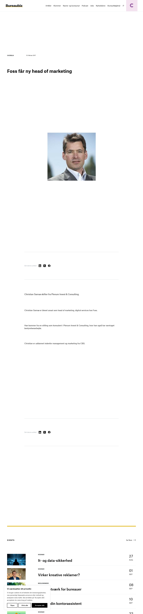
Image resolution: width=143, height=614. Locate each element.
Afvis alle (24, 605)
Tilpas (12, 605)
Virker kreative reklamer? (59, 575)
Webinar (41, 554)
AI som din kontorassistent (60, 603)
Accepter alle (39, 605)
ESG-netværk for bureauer (59, 589)
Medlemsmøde (43, 583)
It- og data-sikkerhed (55, 560)
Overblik (10, 55)
